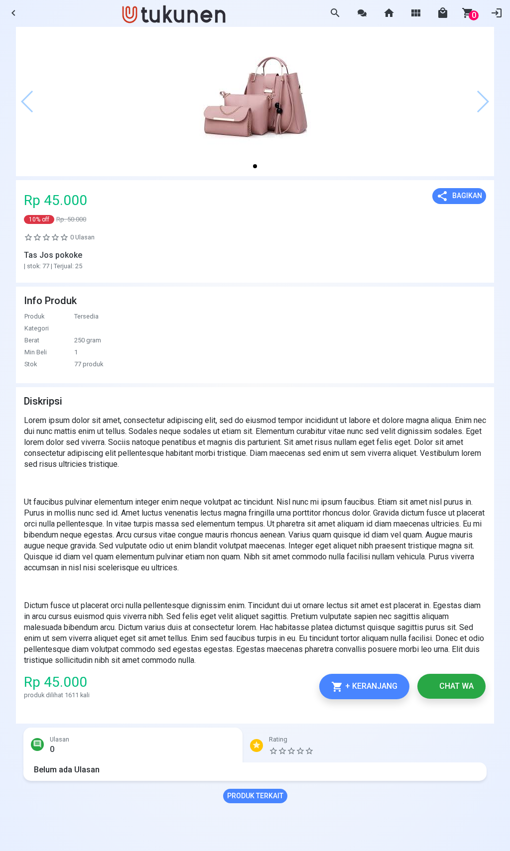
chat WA (455, 686)
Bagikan (459, 196)
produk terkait (255, 796)
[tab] (133, 748)
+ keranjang (364, 687)
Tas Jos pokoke (53, 255)
